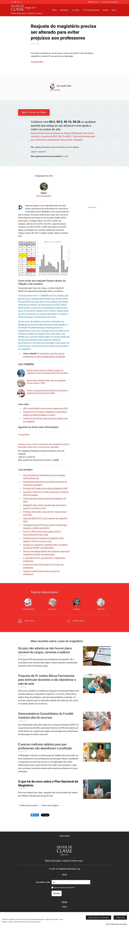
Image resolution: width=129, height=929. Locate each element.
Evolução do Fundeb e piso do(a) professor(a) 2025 (45, 488)
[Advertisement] (92, 189)
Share (36, 815)
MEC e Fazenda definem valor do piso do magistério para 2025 (45, 408)
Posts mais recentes (29, 805)
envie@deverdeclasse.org (110, 2)
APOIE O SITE (94, 2)
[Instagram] (18, 2)
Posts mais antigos (49, 805)
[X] (21, 2)
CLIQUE (65, 156)
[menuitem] (55, 10)
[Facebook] (15, 2)
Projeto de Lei (24, 324)
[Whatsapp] (12, 2)
